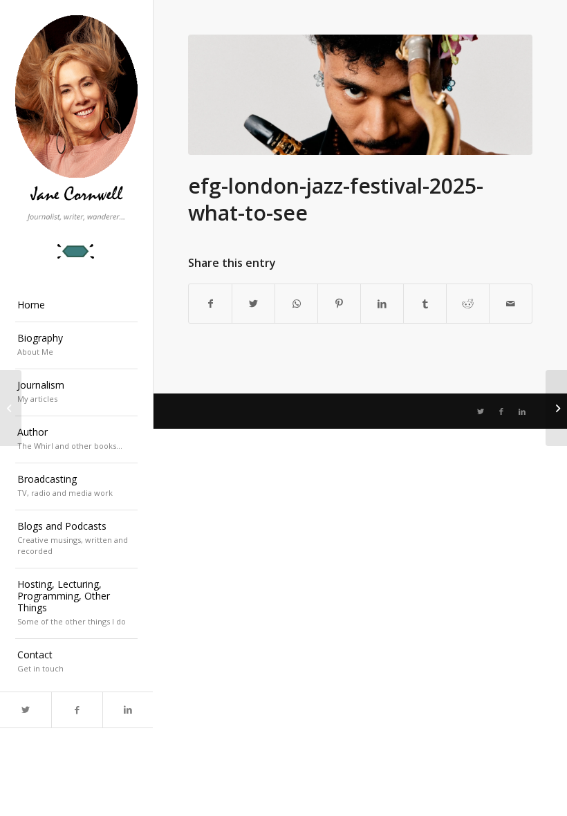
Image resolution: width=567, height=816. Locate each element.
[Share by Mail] (511, 303)
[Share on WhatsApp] (296, 303)
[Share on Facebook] (210, 303)
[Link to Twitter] (25, 709)
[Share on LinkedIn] (382, 303)
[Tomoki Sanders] (360, 95)
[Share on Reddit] (468, 303)
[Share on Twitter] (253, 303)
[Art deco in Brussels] (10, 408)
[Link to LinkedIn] (128, 709)
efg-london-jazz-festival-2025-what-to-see (335, 199)
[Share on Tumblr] (425, 303)
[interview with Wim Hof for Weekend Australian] (556, 408)
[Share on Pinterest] (339, 303)
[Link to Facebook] (76, 709)
